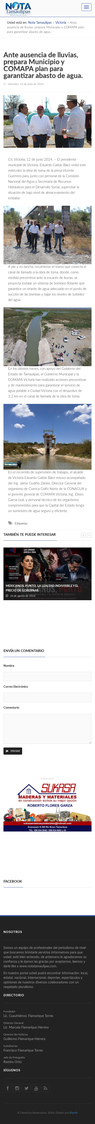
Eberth (74, 1112)
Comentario (11, 707)
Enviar (15, 751)
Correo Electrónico (15, 686)
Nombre (8, 665)
